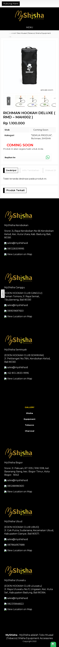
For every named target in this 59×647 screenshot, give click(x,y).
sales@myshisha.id (17, 243)
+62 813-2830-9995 (18, 373)
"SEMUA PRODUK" (41, 135)
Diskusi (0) (51, 170)
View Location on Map (19, 254)
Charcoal (29, 431)
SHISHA (46, 138)
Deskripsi (11, 170)
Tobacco (29, 425)
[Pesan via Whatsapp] (46, 3)
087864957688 (16, 544)
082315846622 (15, 603)
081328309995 (15, 248)
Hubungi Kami (10, 3)
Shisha (29, 413)
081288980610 (15, 486)
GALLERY (29, 407)
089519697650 (15, 310)
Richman (36, 138)
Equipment (29, 419)
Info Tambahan (30, 170)
